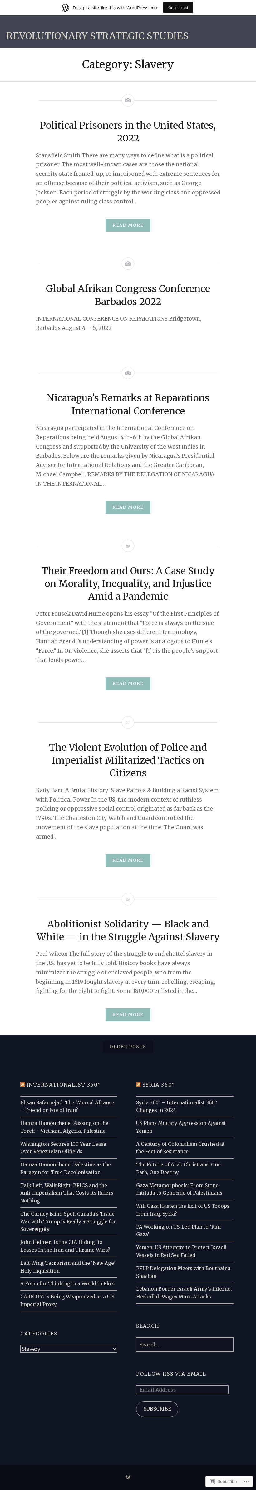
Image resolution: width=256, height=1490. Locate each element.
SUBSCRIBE (157, 1409)
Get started (178, 7)
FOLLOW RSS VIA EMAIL (171, 1374)
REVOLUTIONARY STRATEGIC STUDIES (97, 36)
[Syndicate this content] (22, 1085)
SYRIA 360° (158, 1085)
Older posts (128, 1047)
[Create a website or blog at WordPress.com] (128, 1477)
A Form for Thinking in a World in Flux (67, 1284)
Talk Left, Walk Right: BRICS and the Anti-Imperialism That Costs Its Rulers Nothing (66, 1193)
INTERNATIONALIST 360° (64, 1085)
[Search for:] (184, 1345)
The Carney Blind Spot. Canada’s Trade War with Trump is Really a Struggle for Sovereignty (68, 1221)
